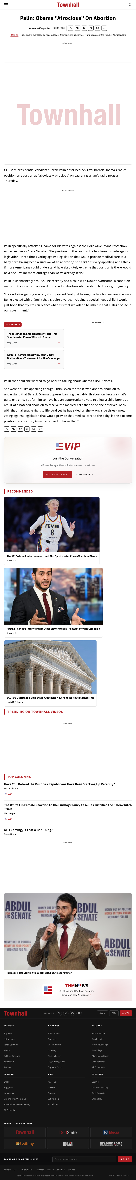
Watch (7, 1050)
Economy (52, 1050)
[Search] (130, 4)
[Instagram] (65, 1013)
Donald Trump (54, 1044)
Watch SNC (97, 1098)
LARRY (6, 1081)
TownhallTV (9, 1061)
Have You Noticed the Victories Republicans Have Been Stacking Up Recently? (59, 784)
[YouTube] (79, 1013)
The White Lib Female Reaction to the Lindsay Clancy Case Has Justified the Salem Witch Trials (68, 807)
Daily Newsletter (99, 1093)
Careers (51, 1093)
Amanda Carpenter (40, 28)
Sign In (102, 1013)
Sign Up (125, 1159)
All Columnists (98, 1067)
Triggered (8, 1087)
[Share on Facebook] (84, 28)
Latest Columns (11, 1044)
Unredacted (9, 1093)
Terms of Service (10, 1169)
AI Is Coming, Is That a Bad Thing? (28, 830)
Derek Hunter (98, 1039)
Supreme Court (55, 1067)
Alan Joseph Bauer (100, 1056)
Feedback (40, 1169)
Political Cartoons (12, 1056)
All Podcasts (9, 1110)
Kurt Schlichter (98, 1033)
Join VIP (126, 1013)
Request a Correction (56, 1169)
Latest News (9, 1039)
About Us (52, 1081)
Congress (52, 1039)
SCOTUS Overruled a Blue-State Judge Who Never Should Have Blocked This (50, 698)
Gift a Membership (100, 1087)
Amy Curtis (11, 560)
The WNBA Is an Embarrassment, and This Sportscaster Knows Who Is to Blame (52, 556)
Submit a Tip (53, 1098)
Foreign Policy (54, 1056)
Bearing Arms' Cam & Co (15, 1098)
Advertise (52, 1087)
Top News (8, 1033)
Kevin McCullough (15, 702)
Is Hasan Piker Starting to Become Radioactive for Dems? (39, 973)
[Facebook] (72, 1013)
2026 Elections (54, 1033)
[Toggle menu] (6, 4)
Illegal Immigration (56, 1061)
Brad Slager (97, 1050)
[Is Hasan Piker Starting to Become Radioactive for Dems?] (68, 931)
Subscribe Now (84, 474)
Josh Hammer (98, 1061)
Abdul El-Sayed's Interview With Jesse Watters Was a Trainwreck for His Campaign (53, 629)
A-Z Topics (54, 1026)
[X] (59, 1013)
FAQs (114, 1013)
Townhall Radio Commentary (17, 1104)
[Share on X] (70, 28)
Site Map (71, 1169)
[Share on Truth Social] (77, 28)
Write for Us (53, 1104)
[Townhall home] (15, 1013)
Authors (7, 1067)
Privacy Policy (26, 1169)
